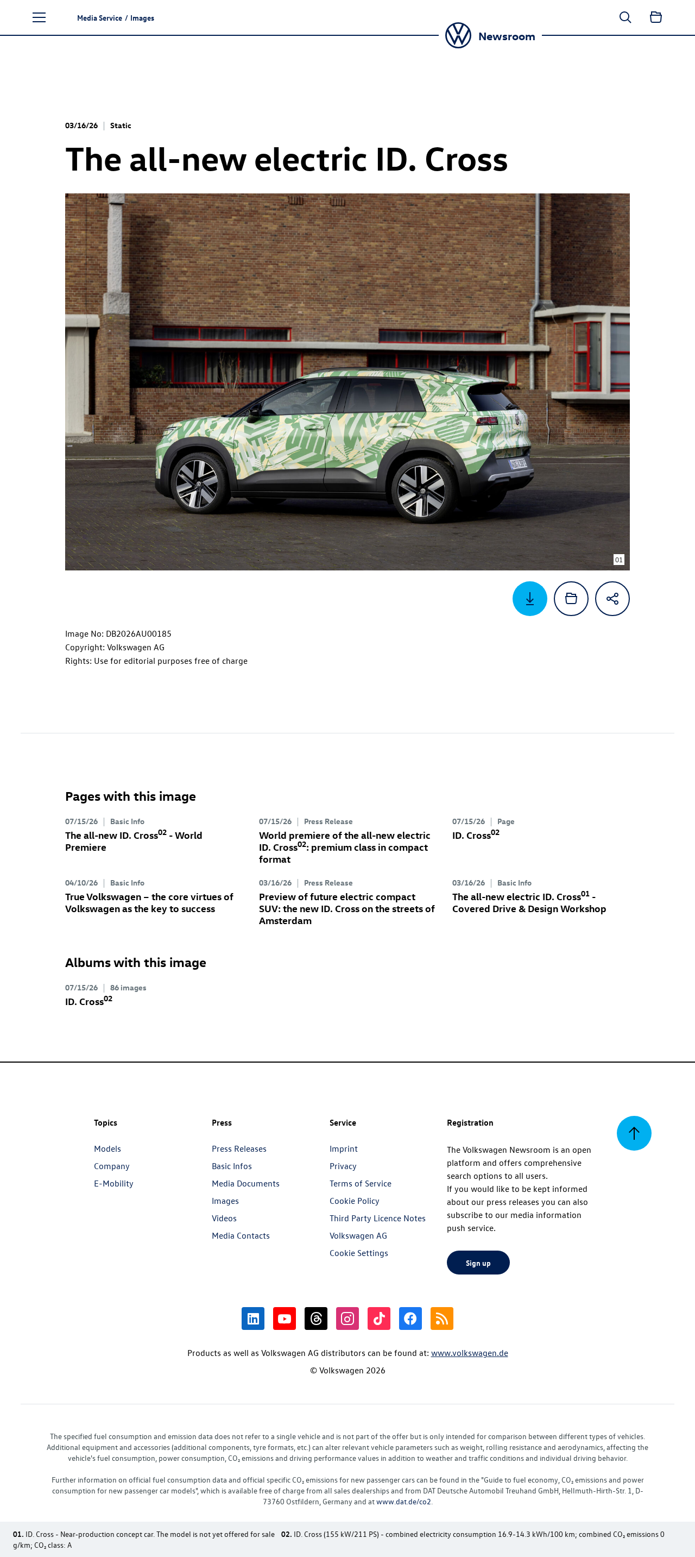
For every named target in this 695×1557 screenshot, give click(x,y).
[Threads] (316, 1318)
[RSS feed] (442, 1318)
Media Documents (246, 1183)
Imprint (344, 1148)
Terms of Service (360, 1183)
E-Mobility (114, 1183)
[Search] (625, 17)
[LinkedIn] (253, 1318)
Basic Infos (232, 1165)
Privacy (343, 1165)
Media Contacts (241, 1235)
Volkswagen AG (358, 1235)
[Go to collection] (655, 17)
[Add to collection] (571, 598)
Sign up (478, 1262)
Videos (224, 1218)
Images (225, 1200)
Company (112, 1165)
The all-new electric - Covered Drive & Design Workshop (529, 902)
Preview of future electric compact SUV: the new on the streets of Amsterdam (347, 908)
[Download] (530, 598)
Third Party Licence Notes (378, 1218)
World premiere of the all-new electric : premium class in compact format (345, 846)
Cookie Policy (355, 1200)
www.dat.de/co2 (403, 1501)
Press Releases (239, 1148)
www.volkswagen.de (469, 1352)
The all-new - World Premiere (134, 840)
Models (107, 1148)
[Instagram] (347, 1318)
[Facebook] (410, 1318)
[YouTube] (284, 1318)
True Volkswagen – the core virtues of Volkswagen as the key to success (149, 902)
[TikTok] (379, 1318)
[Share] (612, 598)
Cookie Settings (359, 1252)
